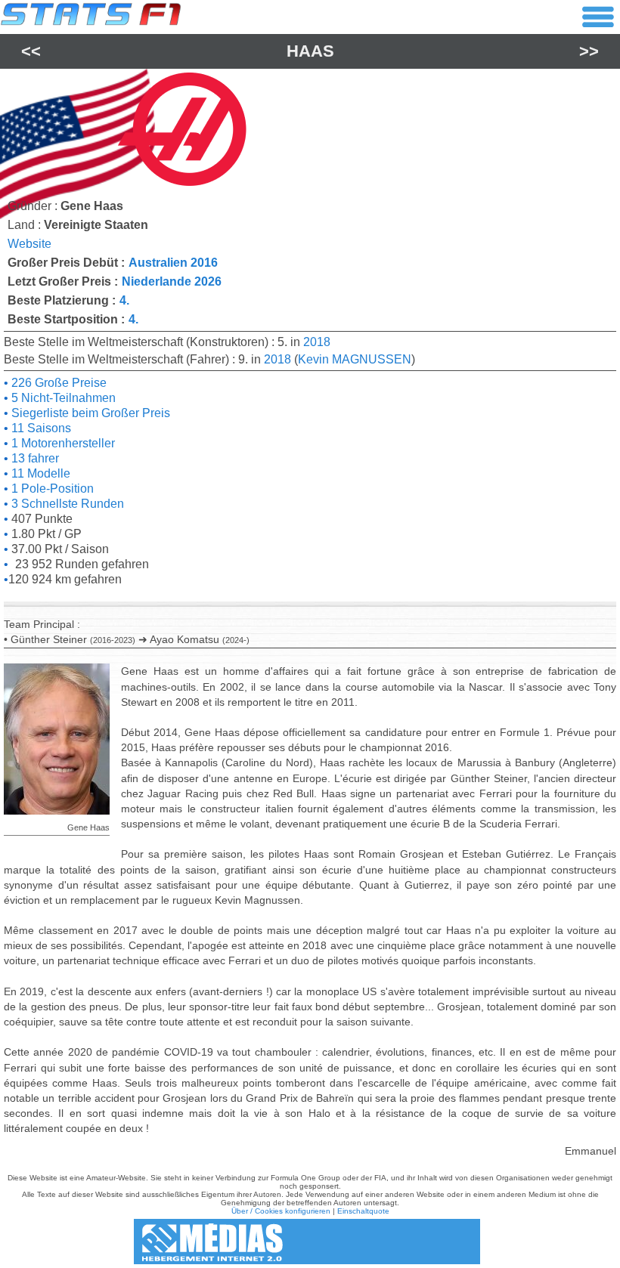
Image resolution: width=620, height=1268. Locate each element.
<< (31, 51)
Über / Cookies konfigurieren (280, 1211)
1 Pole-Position (51, 488)
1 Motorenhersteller (61, 443)
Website (29, 243)
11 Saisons (39, 428)
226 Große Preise (57, 382)
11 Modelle (39, 473)
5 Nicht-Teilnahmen (62, 397)
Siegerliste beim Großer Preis (89, 413)
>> (589, 51)
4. (124, 300)
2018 (316, 342)
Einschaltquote (363, 1211)
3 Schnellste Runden (66, 503)
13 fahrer (33, 458)
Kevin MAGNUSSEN (354, 359)
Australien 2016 (173, 262)
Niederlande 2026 (172, 281)
